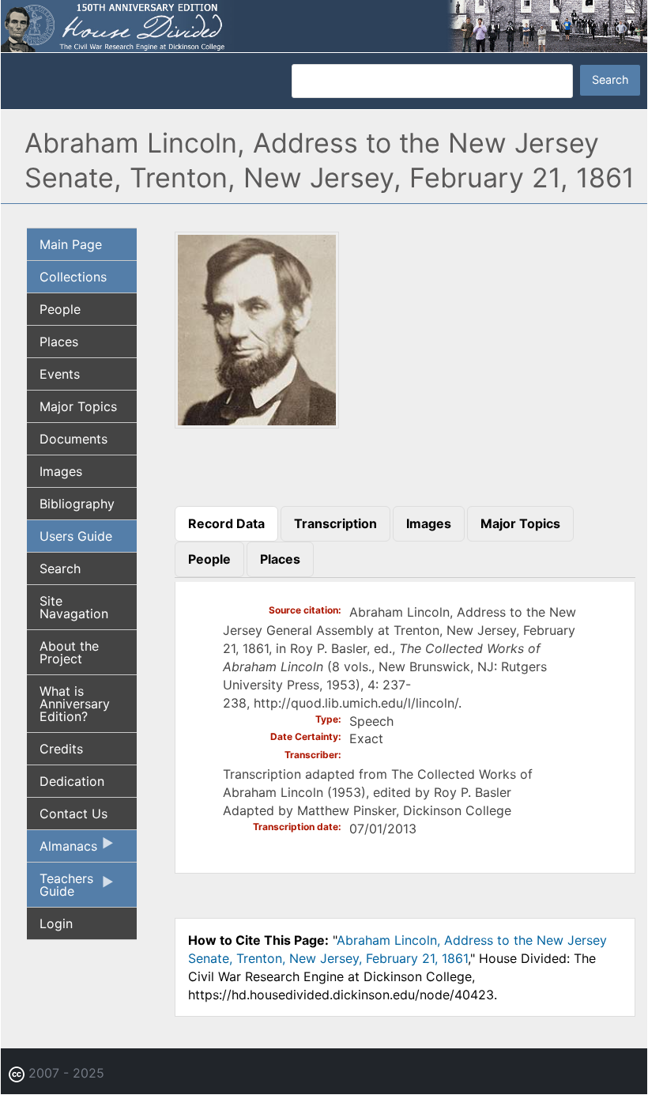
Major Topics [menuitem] (78, 406)
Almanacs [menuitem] (62, 850)
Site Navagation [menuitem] (74, 607)
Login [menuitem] (56, 923)
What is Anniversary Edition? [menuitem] (75, 703)
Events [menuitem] (60, 374)
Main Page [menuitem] (71, 244)
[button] (257, 423)
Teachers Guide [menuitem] (60, 888)
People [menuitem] (60, 309)
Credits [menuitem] (61, 749)
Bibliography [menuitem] (77, 504)
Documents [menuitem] (73, 439)
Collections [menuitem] (73, 277)
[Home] (324, 24)
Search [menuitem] (60, 568)
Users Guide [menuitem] (76, 536)
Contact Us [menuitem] (73, 813)
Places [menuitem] (59, 341)
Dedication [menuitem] (72, 781)
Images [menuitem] (61, 471)
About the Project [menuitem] (69, 652)
